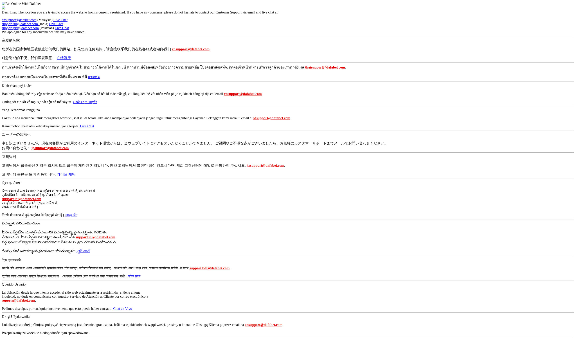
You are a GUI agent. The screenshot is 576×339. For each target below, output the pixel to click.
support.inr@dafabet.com (20, 24)
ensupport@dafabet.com (19, 20)
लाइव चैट (71, 215)
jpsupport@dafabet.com (50, 148)
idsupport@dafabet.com (271, 118)
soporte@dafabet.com (18, 300)
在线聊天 (64, 58)
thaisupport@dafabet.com (325, 67)
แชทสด (94, 77)
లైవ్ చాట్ (83, 251)
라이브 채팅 (66, 174)
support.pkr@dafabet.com (20, 28)
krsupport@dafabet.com (265, 165)
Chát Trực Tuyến (85, 102)
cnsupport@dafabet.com (190, 49)
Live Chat (60, 20)
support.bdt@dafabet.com (209, 268)
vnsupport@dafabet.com (243, 94)
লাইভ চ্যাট (133, 276)
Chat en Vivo (122, 308)
